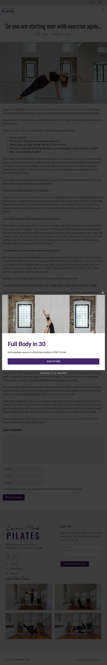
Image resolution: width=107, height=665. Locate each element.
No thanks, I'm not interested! (53, 373)
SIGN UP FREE (53, 361)
